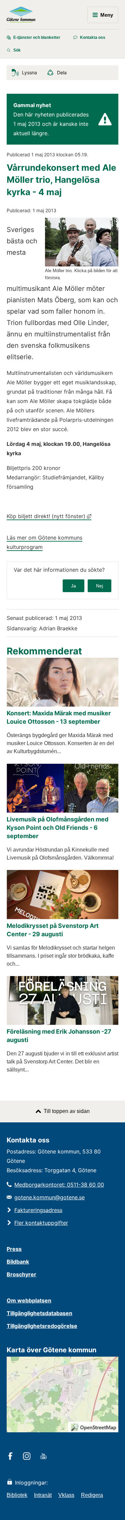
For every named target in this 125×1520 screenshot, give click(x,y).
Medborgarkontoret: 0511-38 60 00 (59, 1184)
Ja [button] (73, 585)
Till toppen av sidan (67, 1111)
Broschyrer (21, 1274)
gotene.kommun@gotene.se (49, 1197)
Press (14, 1249)
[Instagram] (28, 1456)
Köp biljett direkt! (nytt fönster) (49, 516)
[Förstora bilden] (81, 264)
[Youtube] (44, 1456)
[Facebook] (11, 1456)
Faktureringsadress (38, 1210)
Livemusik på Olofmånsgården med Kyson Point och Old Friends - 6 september (57, 827)
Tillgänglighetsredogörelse (42, 1326)
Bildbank (18, 1261)
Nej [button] (99, 585)
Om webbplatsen (29, 1300)
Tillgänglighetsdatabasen (39, 1313)
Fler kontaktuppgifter (41, 1222)
